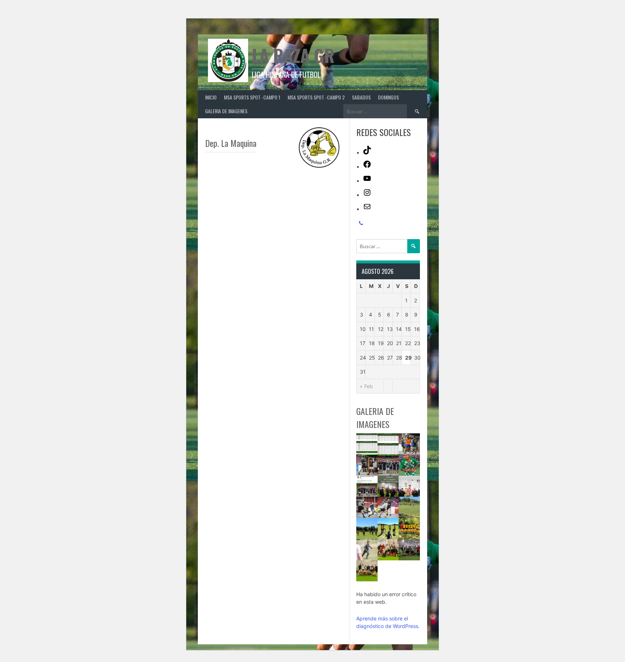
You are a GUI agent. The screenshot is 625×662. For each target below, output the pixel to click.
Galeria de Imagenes (226, 111)
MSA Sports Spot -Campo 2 (316, 97)
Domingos (388, 97)
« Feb (366, 386)
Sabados (361, 97)
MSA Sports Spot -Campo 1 (252, 97)
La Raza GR (293, 55)
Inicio (211, 97)
